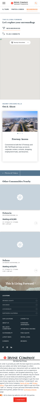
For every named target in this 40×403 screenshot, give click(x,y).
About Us (5, 323)
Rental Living (25, 337)
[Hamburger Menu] (3, 3)
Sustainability (7, 333)
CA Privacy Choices (30, 390)
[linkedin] (11, 347)
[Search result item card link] (36, 223)
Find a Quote (25, 333)
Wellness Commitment (6, 328)
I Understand (20, 400)
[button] (17, 133)
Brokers (24, 341)
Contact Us (25, 319)
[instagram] (7, 347)
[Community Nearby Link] (20, 205)
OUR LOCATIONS (7, 319)
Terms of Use (24, 383)
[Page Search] (36, 3)
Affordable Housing (28, 329)
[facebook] (3, 347)
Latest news (6, 337)
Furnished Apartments (25, 323)
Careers (5, 341)
